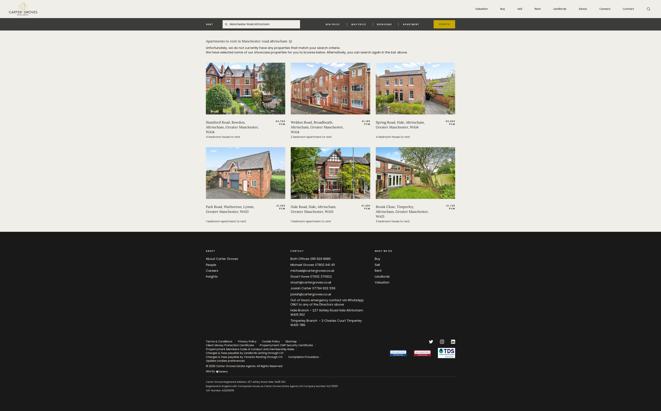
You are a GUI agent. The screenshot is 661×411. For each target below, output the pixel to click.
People (211, 265)
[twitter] (431, 341)
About (583, 9)
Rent (537, 9)
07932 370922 (321, 276)
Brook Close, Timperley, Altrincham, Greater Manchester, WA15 (402, 212)
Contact (628, 9)
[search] (648, 9)
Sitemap (291, 341)
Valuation (481, 9)
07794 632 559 (323, 288)
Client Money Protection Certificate (230, 345)
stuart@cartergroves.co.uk (310, 282)
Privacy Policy (247, 341)
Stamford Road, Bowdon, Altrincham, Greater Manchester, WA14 (232, 127)
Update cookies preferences (225, 361)
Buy (502, 9)
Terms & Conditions (219, 341)
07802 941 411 (325, 265)
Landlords (559, 9)
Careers (604, 9)
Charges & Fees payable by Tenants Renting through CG (244, 357)
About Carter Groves (222, 259)
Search (444, 24)
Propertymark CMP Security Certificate (286, 345)
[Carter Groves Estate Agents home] (23, 9)
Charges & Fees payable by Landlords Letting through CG (245, 353)
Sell (519, 9)
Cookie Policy (271, 341)
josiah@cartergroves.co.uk (310, 294)
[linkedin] (453, 341)
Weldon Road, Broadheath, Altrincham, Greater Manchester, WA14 (317, 127)
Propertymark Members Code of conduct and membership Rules (250, 349)
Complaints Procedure (303, 357)
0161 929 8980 (320, 259)
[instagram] (442, 341)
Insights (212, 276)
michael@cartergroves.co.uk (312, 270)
